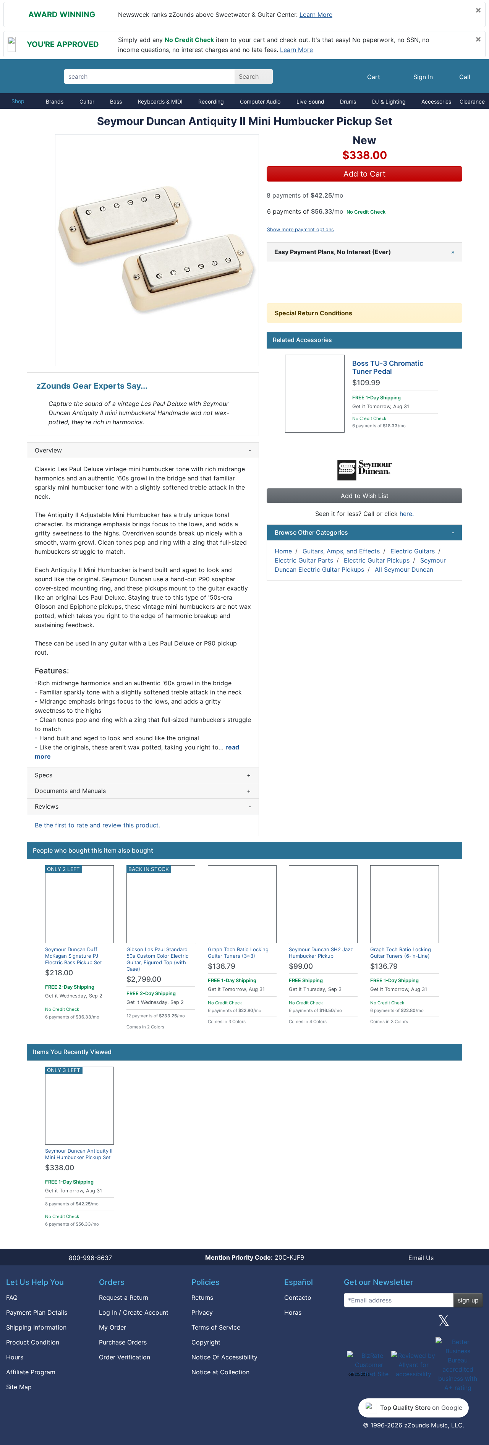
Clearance (472, 101)
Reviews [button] (143, 806)
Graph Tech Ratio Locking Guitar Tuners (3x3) (238, 952)
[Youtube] (474, 1323)
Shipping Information (36, 1327)
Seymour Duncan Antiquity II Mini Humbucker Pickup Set (78, 1154)
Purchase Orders (123, 1342)
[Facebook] (383, 1323)
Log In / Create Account (133, 1312)
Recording (211, 101)
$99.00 (301, 966)
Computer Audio (260, 101)
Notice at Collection (220, 1372)
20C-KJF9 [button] (254, 1257)
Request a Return (123, 1297)
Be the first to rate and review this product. (97, 825)
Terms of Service (215, 1327)
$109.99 (366, 383)
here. (407, 513)
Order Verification (124, 1357)
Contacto (297, 1297)
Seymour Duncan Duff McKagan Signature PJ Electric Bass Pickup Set (73, 955)
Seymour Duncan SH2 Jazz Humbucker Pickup (321, 952)
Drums (348, 101)
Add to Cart (364, 173)
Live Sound (310, 101)
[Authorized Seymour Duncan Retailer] (364, 470)
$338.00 (59, 1168)
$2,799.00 (143, 979)
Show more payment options (300, 229)
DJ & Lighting (389, 101)
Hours (14, 1357)
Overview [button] (143, 450)
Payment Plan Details (36, 1312)
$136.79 (221, 966)
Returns (202, 1297)
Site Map (19, 1387)
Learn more (316, 14)
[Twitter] (444, 1323)
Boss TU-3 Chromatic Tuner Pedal (387, 367)
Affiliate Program (30, 1372)
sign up (468, 1300)
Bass (116, 101)
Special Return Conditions (313, 313)
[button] (157, 250)
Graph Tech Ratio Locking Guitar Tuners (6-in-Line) (400, 952)
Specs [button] (143, 775)
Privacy (202, 1312)
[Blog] (352, 1323)
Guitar (86, 101)
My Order (112, 1327)
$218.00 (59, 973)
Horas (292, 1312)
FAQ (12, 1297)
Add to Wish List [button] (365, 496)
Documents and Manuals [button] (143, 791)
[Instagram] (413, 1323)
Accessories (436, 101)
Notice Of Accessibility (224, 1357)
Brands (54, 101)
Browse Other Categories (364, 532)
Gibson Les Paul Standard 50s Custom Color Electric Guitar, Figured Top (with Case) (157, 959)
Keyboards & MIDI (160, 101)
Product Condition (32, 1342)
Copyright (205, 1342)
